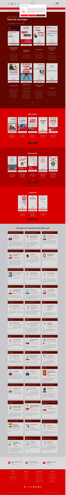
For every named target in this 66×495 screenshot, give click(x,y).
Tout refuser (32, 15)
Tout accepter (24, 15)
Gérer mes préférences (40, 15)
